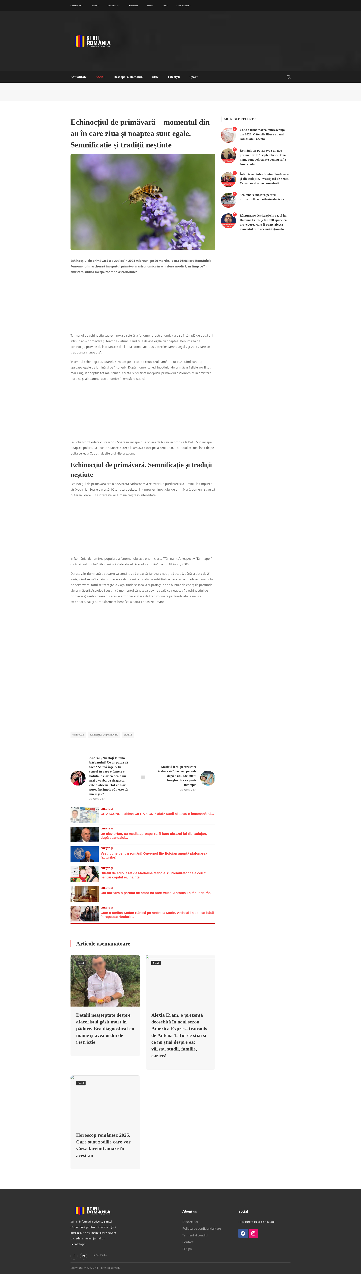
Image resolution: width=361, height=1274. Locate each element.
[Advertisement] (217, 41)
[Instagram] (83, 1256)
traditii (128, 734)
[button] (288, 77)
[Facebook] (243, 1233)
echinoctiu (78, 734)
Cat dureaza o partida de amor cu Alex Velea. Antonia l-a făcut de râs (156, 893)
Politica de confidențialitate (201, 1228)
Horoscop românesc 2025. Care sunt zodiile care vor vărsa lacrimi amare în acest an (103, 1145)
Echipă (187, 1249)
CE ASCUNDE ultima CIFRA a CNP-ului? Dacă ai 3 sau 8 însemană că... (157, 814)
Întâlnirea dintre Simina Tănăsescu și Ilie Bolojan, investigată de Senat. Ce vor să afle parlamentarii (264, 178)
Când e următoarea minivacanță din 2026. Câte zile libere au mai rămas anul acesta (262, 134)
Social (81, 963)
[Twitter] (74, 1256)
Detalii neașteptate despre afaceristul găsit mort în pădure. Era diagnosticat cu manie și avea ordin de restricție (105, 1028)
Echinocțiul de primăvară (104, 734)
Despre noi (190, 1222)
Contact (188, 1242)
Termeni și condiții (195, 1235)
